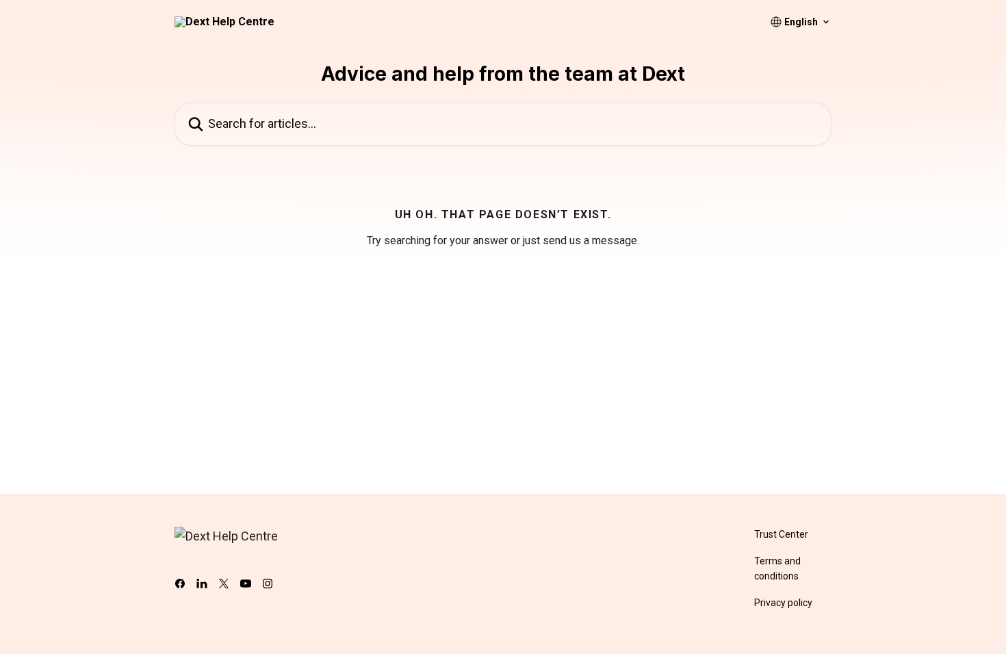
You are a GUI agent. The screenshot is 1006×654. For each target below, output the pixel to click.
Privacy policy (783, 602)
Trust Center (781, 534)
